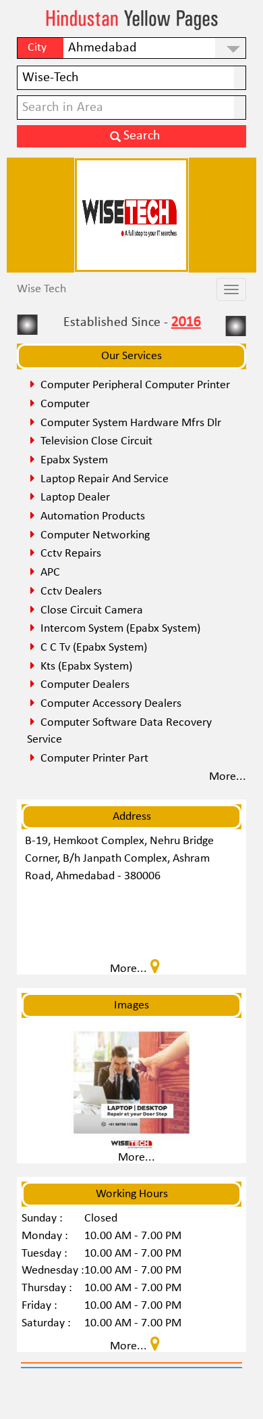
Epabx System (74, 460)
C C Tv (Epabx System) (93, 647)
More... (136, 1157)
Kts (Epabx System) (86, 666)
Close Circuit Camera (91, 610)
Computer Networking (95, 535)
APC (50, 572)
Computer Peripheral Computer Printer (135, 385)
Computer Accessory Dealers (110, 703)
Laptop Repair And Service (104, 479)
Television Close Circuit (96, 441)
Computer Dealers (84, 684)
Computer (65, 404)
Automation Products (92, 516)
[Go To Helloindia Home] (131, 20)
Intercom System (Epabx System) (120, 628)
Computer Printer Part (94, 758)
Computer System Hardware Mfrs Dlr (130, 423)
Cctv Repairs (70, 553)
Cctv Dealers (71, 591)
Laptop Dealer (75, 497)
